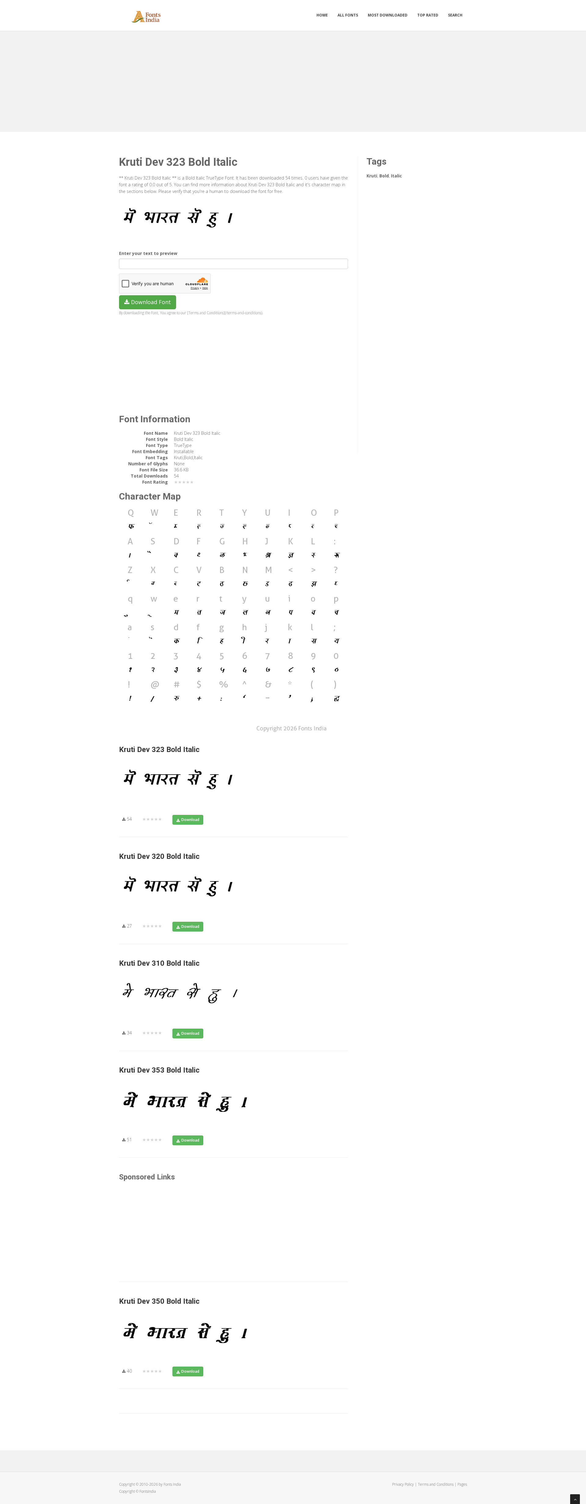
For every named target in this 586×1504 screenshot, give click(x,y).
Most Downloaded (387, 15)
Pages (462, 1484)
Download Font (150, 302)
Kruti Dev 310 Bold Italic (159, 963)
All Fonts (348, 15)
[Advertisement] (293, 80)
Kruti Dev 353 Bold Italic (159, 1070)
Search (455, 15)
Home (322, 15)
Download (190, 819)
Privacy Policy (403, 1484)
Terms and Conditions (436, 1484)
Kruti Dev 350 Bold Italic (159, 1301)
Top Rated (427, 15)
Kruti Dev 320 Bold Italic (159, 856)
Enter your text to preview (148, 253)
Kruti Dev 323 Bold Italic (159, 749)
